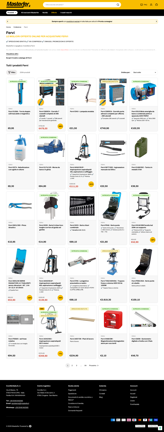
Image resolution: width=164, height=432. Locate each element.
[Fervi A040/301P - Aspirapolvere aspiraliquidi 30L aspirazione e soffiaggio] (82, 148)
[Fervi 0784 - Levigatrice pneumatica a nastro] (82, 261)
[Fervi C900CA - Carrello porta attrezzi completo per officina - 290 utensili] (113, 92)
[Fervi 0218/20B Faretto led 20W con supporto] (143, 206)
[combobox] (82, 4)
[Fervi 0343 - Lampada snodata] (82, 92)
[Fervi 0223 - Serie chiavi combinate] (82, 206)
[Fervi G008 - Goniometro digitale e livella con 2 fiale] (143, 319)
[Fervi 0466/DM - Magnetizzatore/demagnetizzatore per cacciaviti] (113, 319)
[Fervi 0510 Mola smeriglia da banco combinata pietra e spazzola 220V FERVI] (143, 92)
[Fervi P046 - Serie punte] (113, 206)
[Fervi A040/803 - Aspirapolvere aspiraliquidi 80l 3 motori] (51, 319)
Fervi (10, 109)
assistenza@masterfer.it (20, 403)
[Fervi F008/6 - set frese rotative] (20, 319)
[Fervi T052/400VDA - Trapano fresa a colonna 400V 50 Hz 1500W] (113, 261)
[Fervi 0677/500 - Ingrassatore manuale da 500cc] (113, 148)
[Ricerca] (118, 4)
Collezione (17, 27)
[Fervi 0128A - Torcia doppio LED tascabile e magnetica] (20, 92)
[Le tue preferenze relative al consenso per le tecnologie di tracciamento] (160, 428)
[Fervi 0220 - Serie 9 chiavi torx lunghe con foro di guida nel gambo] (51, 206)
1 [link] (67, 365)
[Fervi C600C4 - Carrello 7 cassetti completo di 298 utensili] (51, 92)
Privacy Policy (140, 426)
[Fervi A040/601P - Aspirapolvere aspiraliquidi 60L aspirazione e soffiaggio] (51, 261)
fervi (10, 278)
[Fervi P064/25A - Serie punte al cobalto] (143, 261)
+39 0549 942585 (16, 401)
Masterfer (15, 426)
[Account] (151, 4)
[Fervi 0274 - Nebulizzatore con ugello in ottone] (20, 148)
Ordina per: (125, 72)
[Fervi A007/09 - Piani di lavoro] (82, 319)
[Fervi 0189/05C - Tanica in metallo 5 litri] (143, 148)
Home (8, 27)
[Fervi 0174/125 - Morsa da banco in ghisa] (51, 148)
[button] (7, 21)
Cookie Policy (153, 426)
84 (85, 365)
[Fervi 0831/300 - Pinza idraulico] (20, 206)
